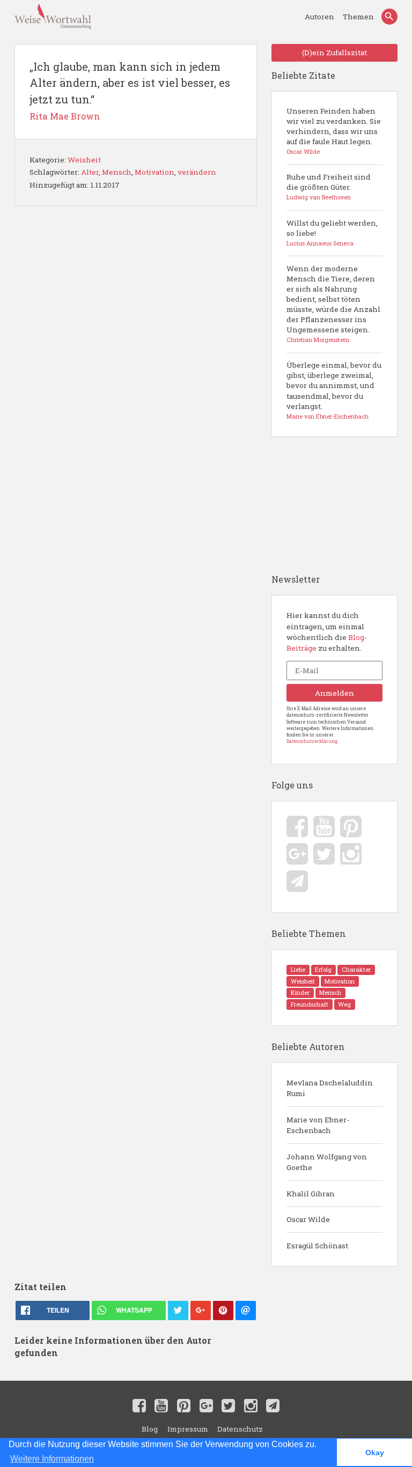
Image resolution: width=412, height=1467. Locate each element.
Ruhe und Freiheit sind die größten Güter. (328, 186)
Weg (344, 1004)
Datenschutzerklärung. (312, 741)
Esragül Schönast (317, 1245)
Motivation (154, 172)
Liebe (298, 969)
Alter (90, 172)
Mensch (116, 172)
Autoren (320, 16)
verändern (197, 172)
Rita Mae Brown (65, 116)
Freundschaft (309, 1004)
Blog (150, 1429)
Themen (358, 16)
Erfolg (323, 969)
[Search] (389, 17)
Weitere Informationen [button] (52, 1458)
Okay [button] (374, 1452)
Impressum (187, 1429)
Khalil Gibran (310, 1193)
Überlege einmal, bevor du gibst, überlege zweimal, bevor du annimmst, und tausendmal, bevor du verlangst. (333, 390)
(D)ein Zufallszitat (334, 52)
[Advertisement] (135, 743)
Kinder (300, 992)
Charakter (356, 969)
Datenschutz (240, 1429)
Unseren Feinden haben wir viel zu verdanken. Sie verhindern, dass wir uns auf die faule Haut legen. (333, 130)
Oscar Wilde (308, 1219)
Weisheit (84, 160)
